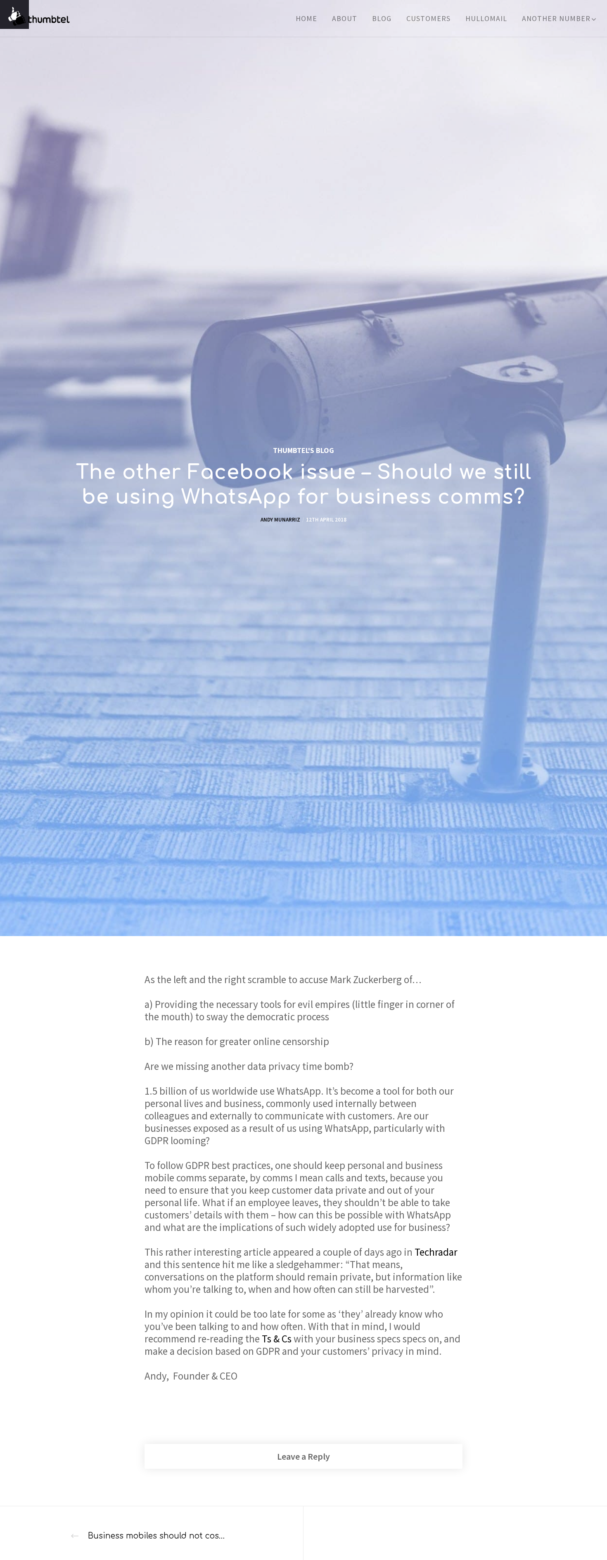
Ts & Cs (277, 1338)
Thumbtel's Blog (303, 450)
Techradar (436, 1252)
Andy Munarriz (280, 519)
